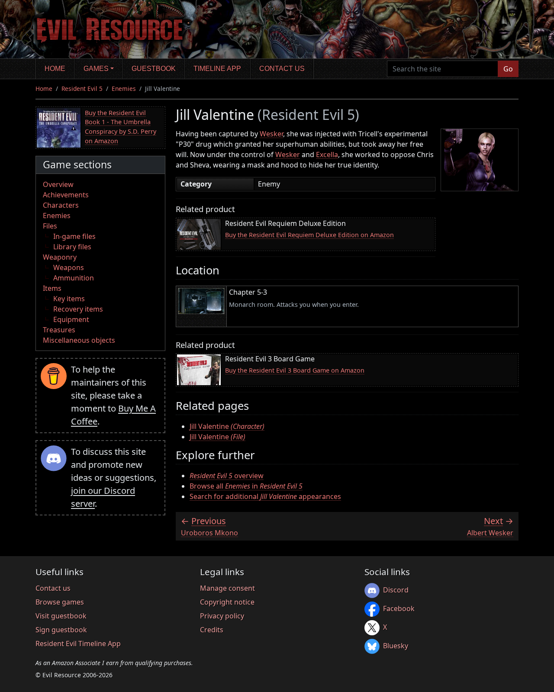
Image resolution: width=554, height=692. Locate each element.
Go (508, 69)
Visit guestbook (61, 616)
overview (227, 475)
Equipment (71, 319)
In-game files (74, 236)
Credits (211, 629)
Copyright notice (227, 602)
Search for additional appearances (265, 496)
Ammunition (73, 278)
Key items (69, 298)
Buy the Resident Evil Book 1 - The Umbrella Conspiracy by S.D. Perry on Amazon (120, 127)
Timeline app (217, 68)
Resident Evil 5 (82, 88)
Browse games (59, 602)
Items (52, 288)
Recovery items (78, 309)
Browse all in (246, 486)
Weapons (68, 267)
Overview (58, 184)
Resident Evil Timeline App (78, 643)
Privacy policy (222, 616)
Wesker (271, 133)
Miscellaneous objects (79, 340)
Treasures (59, 330)
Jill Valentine (227, 426)
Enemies (124, 88)
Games (96, 68)
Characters (61, 205)
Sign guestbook (61, 629)
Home (55, 68)
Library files (72, 246)
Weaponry (60, 257)
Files (50, 226)
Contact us (282, 68)
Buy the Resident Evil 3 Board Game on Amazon (294, 370)
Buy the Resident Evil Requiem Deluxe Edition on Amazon (309, 235)
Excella (327, 154)
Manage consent (227, 588)
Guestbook (154, 68)
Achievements (66, 195)
